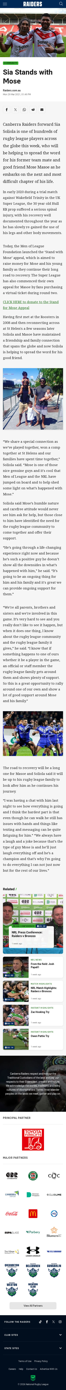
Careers (12, 1368)
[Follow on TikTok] (40, 1321)
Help (21, 1368)
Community (10, 63)
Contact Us (31, 1368)
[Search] (61, 4)
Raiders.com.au (12, 90)
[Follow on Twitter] (53, 1321)
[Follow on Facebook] (46, 1321)
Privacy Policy (41, 1361)
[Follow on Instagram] (60, 1321)
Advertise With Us (48, 1368)
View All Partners (33, 1305)
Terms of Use (24, 1361)
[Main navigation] (5, 4)
